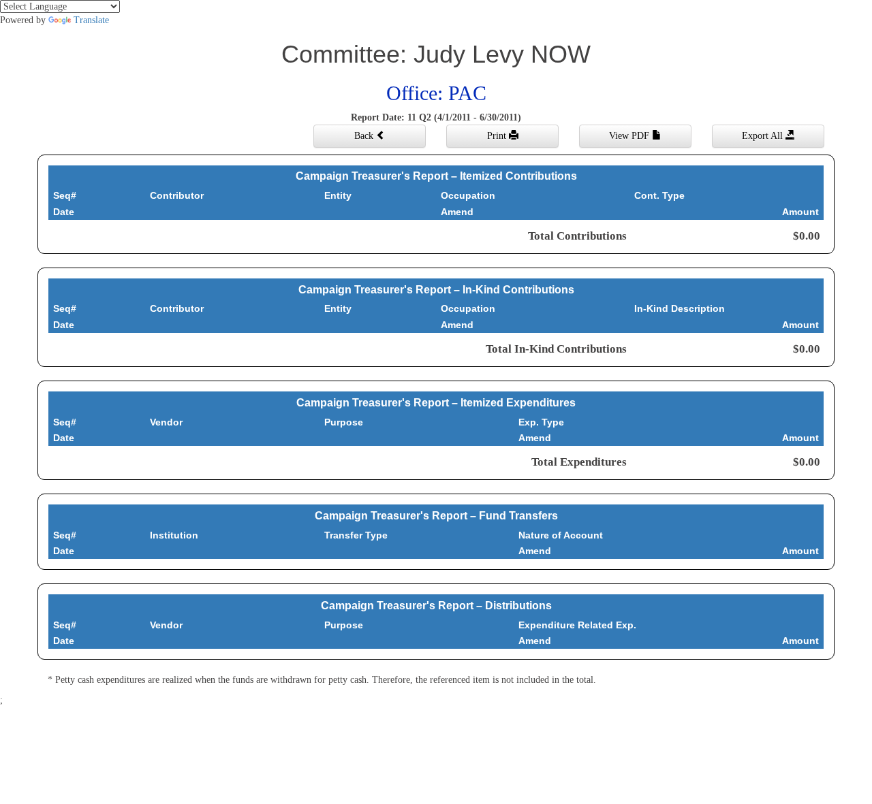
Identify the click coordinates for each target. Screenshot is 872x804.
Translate (91, 20)
